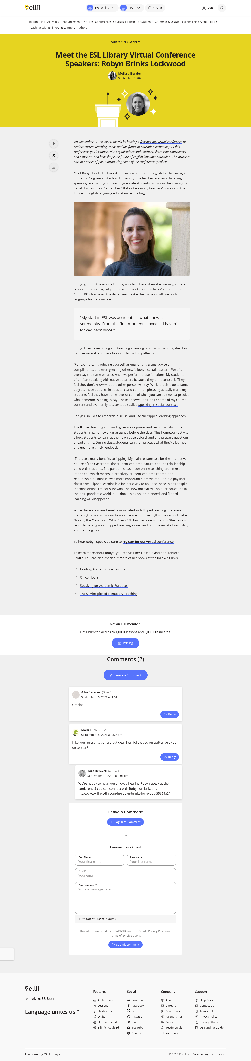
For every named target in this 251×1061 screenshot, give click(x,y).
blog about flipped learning (111, 525)
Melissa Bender (129, 73)
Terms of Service (121, 935)
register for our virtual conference (148, 542)
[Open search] (222, 8)
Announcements (71, 22)
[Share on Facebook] (53, 143)
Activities (53, 22)
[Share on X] (53, 155)
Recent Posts (37, 22)
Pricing (157, 7)
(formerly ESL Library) (45, 1054)
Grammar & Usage (167, 22)
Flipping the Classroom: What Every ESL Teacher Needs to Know (121, 520)
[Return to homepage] (32, 7)
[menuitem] (108, 1000)
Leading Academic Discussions (102, 569)
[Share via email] (53, 167)
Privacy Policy (157, 931)
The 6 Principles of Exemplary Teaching (108, 594)
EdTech (130, 22)
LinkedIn (147, 553)
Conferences (103, 22)
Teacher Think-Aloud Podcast (199, 22)
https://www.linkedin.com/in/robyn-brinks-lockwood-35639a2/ (124, 793)
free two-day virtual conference (161, 142)
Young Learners (65, 27)
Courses (118, 22)
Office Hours (89, 577)
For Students (144, 22)
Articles (89, 22)
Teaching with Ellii (41, 27)
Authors (82, 27)
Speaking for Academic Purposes (104, 585)
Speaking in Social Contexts (158, 405)
